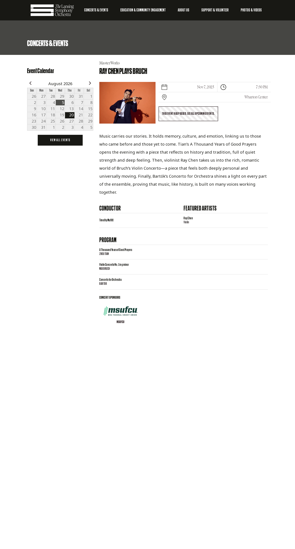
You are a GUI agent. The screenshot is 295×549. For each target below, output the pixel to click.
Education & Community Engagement (143, 10)
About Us (183, 10)
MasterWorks (109, 63)
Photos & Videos (251, 10)
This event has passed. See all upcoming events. (188, 114)
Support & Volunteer (215, 10)
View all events (60, 140)
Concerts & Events (96, 10)
